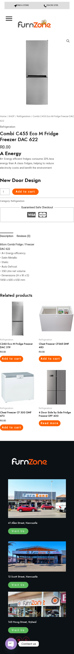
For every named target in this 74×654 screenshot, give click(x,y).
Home (3, 116)
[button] (68, 41)
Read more (50, 423)
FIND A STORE (23, 5)
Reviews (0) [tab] (23, 236)
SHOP (11, 116)
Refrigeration (24, 116)
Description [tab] (6, 236)
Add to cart (25, 191)
